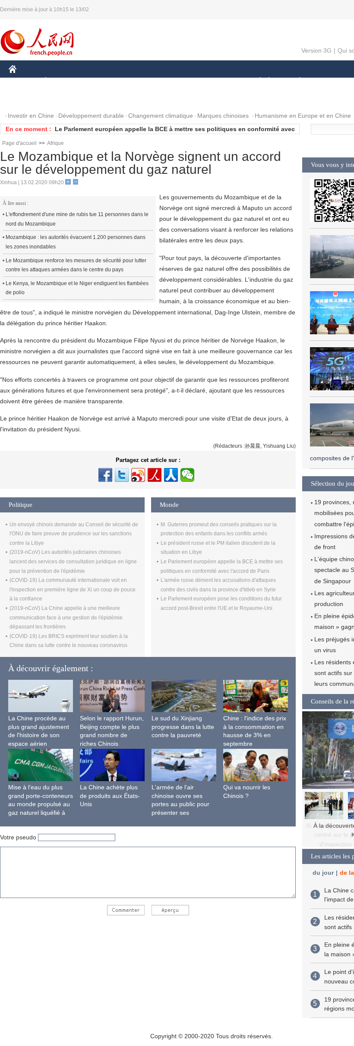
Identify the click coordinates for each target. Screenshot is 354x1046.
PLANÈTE (295, 81)
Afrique (55, 143)
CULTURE (217, 81)
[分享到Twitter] (122, 475)
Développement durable (91, 115)
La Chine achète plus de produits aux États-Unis (110, 795)
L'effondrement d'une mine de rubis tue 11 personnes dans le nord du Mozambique (77, 219)
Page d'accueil (19, 143)
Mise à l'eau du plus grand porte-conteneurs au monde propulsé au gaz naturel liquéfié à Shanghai (40, 804)
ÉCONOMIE (61, 81)
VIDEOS (100, 98)
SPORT (330, 81)
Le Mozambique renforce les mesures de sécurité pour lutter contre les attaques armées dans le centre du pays (76, 265)
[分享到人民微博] (154, 475)
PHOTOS (64, 98)
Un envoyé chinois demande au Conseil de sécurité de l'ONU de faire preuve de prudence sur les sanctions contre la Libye (73, 533)
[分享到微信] (187, 475)
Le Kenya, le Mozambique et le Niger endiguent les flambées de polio (77, 288)
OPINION (27, 98)
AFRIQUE (138, 81)
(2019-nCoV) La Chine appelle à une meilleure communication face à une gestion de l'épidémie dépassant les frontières (66, 617)
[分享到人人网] (171, 475)
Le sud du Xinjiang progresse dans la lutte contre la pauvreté (183, 726)
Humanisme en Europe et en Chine (303, 115)
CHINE (24, 81)
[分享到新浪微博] (138, 475)
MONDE (102, 81)
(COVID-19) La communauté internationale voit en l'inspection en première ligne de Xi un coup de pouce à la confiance (72, 589)
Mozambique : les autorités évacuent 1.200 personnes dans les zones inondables (75, 242)
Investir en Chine (31, 115)
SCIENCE (177, 81)
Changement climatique (160, 115)
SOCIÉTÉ (256, 81)
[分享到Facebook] (105, 475)
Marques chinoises (223, 115)
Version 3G (316, 50)
